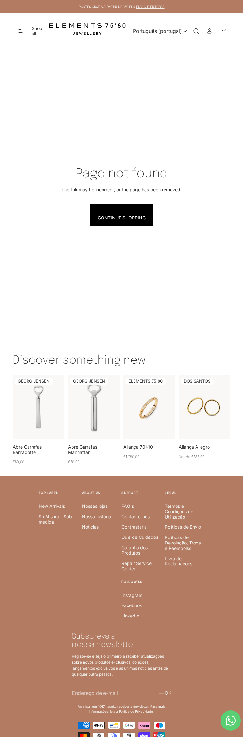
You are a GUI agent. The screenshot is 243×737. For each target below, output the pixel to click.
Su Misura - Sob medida (55, 519)
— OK (165, 693)
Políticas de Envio (183, 527)
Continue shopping (122, 217)
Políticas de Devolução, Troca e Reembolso (183, 543)
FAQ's (128, 506)
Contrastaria (134, 527)
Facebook (132, 605)
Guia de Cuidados (140, 537)
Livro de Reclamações (178, 561)
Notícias (90, 527)
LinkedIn (130, 615)
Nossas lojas (95, 506)
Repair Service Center (137, 566)
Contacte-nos (136, 516)
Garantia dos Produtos (135, 550)
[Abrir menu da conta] (209, 31)
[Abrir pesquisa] (196, 31)
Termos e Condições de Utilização (179, 511)
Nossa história (96, 516)
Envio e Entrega (150, 7)
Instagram (132, 595)
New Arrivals (52, 506)
